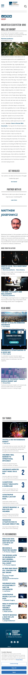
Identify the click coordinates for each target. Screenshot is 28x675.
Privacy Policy (19, 659)
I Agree (14, 672)
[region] (14, 661)
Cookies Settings (14, 663)
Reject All (14, 668)
